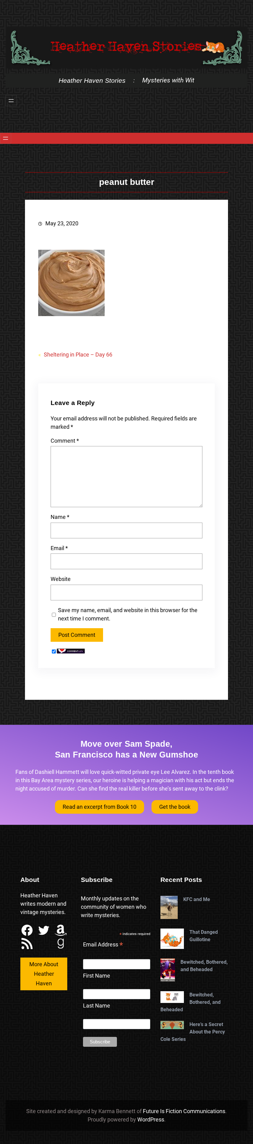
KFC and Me (196, 899)
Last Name (96, 1005)
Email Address (103, 945)
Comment (65, 440)
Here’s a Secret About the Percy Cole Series (192, 1031)
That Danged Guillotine (203, 935)
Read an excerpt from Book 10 (99, 807)
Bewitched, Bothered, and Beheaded (204, 965)
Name (60, 517)
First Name (96, 975)
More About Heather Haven (43, 973)
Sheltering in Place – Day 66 (78, 354)
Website (61, 579)
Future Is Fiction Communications (184, 1111)
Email (59, 548)
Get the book (174, 807)
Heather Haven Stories (92, 80)
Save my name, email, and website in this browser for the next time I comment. (127, 614)
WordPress (150, 1119)
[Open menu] (11, 100)
